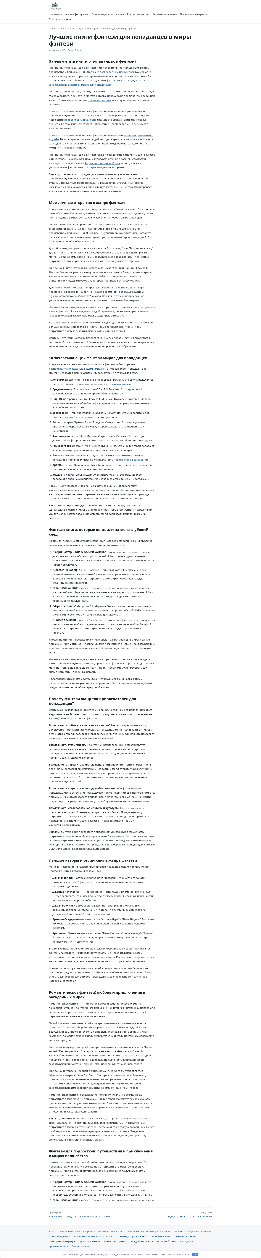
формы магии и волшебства (102, 163)
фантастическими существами (125, 80)
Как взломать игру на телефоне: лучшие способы (80, 1214)
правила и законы (99, 100)
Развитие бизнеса (166, 1241)
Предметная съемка (142, 1241)
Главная (53, 28)
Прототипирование (60, 19)
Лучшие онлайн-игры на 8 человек (190, 1214)
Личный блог (68, 28)
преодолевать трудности (80, 119)
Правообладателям (59, 1236)
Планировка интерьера (193, 14)
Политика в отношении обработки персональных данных (90, 1231)
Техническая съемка (165, 14)
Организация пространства (108, 14)
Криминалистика (58, 1246)
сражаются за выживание (132, 459)
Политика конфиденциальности (193, 1231)
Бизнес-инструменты (115, 1241)
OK (195, 1254)
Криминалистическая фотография (69, 14)
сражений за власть (74, 417)
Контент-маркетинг (138, 14)
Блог (51, 1231)
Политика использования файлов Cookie (148, 1231)
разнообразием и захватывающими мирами (77, 368)
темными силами (121, 384)
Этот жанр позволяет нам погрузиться (110, 72)
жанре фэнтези (118, 287)
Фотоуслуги (186, 1241)
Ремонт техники (80, 1246)
